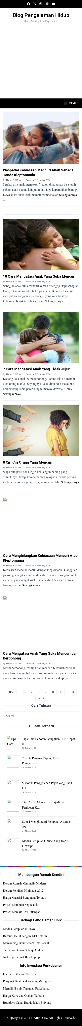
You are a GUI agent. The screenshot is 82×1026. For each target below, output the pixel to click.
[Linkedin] (47, 4)
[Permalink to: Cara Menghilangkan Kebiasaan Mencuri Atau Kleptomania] (41, 525)
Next (40, 698)
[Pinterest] (41, 4)
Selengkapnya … (56, 301)
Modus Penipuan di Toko (19, 929)
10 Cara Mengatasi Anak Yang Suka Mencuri (39, 276)
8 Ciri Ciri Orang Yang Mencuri (27, 462)
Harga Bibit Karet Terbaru (19, 974)
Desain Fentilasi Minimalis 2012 (23, 890)
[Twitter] (35, 4)
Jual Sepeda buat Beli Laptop (21, 957)
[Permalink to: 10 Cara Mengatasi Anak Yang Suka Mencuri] (41, 246)
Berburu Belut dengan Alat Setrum (25, 936)
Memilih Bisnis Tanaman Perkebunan (26, 988)
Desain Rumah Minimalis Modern (24, 883)
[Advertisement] (41, 67)
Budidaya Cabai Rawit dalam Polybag (27, 1002)
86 (73, 691)
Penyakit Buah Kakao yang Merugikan (27, 981)
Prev (12, 691)
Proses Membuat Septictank (20, 904)
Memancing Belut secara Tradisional (26, 943)
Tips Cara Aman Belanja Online (23, 950)
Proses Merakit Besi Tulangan (21, 912)
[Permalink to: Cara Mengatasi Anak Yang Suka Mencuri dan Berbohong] (41, 623)
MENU (72, 103)
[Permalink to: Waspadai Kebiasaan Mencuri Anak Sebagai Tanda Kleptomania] (41, 140)
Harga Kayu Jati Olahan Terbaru (23, 995)
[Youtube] (53, 4)
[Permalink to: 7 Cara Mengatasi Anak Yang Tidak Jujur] (41, 339)
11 (61, 691)
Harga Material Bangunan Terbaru (24, 897)
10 (53, 691)
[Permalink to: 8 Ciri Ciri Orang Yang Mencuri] (41, 431)
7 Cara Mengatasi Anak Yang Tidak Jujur (36, 369)
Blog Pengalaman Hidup (41, 15)
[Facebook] (28, 4)
